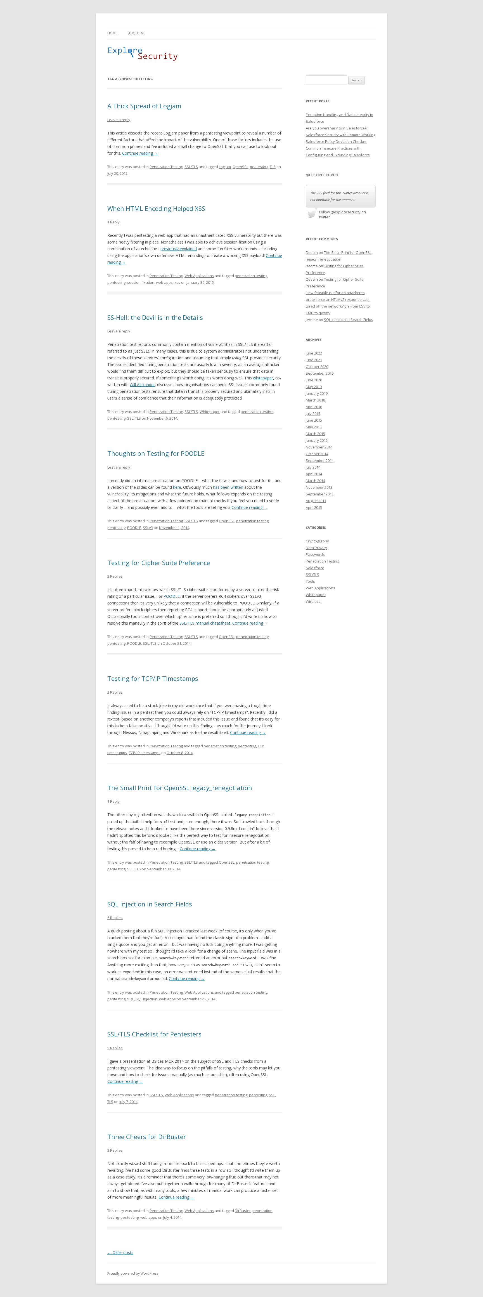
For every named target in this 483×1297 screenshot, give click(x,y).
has (216, 487)
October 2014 (317, 453)
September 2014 (319, 460)
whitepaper (263, 378)
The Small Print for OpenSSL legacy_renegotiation (179, 787)
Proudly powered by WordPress (132, 1273)
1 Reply (113, 222)
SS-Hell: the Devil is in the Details (155, 317)
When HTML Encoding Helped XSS (156, 208)
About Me (136, 33)
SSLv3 (148, 527)
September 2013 (319, 494)
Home (112, 33)
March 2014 (315, 480)
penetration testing (251, 275)
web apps (164, 282)
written (237, 487)
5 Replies (115, 1047)
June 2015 (314, 420)
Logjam (225, 166)
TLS (273, 166)
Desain (312, 252)
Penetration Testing (166, 166)
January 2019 (317, 393)
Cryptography (317, 541)
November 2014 (319, 447)
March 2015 (315, 433)
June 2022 (314, 353)
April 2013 (314, 507)
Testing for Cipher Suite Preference (158, 562)
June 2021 (314, 359)
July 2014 (313, 467)
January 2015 (317, 440)
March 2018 (315, 400)
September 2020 (319, 373)
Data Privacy (316, 547)
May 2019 (314, 386)
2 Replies (115, 576)
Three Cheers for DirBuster (146, 1136)
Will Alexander (142, 384)
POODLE (134, 527)
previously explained (178, 248)
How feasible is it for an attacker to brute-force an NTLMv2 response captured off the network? (338, 299)
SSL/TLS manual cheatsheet (204, 623)
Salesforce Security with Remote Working (340, 134)
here (177, 487)
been (225, 487)
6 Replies (115, 917)
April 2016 (314, 406)
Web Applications (199, 275)
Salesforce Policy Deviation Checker (336, 141)
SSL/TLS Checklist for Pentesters (154, 1034)
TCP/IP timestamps (144, 752)
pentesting (259, 166)
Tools (310, 581)
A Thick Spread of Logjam (144, 105)
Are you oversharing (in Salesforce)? (336, 128)
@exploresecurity (346, 211)
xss (177, 282)
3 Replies (115, 1150)
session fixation (140, 282)
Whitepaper (210, 411)
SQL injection (146, 998)
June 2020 (314, 379)
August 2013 (316, 500)
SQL (130, 998)
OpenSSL (240, 166)
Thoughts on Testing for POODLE (155, 453)
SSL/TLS (191, 166)
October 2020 (317, 366)
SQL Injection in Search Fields (149, 904)
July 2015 (313, 413)
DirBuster (243, 1210)
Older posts (120, 1252)
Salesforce (315, 567)
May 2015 (314, 426)
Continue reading (140, 153)
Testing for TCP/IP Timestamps (152, 678)
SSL (130, 418)
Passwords (315, 554)
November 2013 (319, 487)
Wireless (313, 601)
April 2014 (314, 473)
